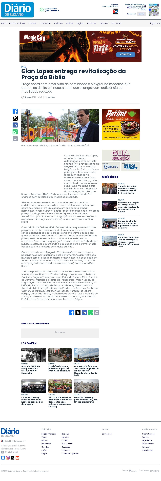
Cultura (65, 440)
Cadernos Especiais (70, 453)
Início (3, 23)
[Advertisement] (40, 170)
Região (80, 23)
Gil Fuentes (116, 23)
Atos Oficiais (67, 443)
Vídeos (44, 437)
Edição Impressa (49, 434)
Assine (141, 14)
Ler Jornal (131, 14)
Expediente (147, 440)
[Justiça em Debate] (130, 166)
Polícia (69, 23)
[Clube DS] (121, 156)
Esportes (104, 23)
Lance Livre (45, 23)
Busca (157, 23)
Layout (125, 470)
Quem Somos (148, 434)
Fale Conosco (148, 443)
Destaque (66, 447)
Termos (145, 437)
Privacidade (147, 450)
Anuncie (145, 447)
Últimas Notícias (17, 23)
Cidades (58, 23)
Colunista (66, 450)
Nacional (91, 23)
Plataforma (144, 470)
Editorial (32, 23)
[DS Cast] (111, 166)
